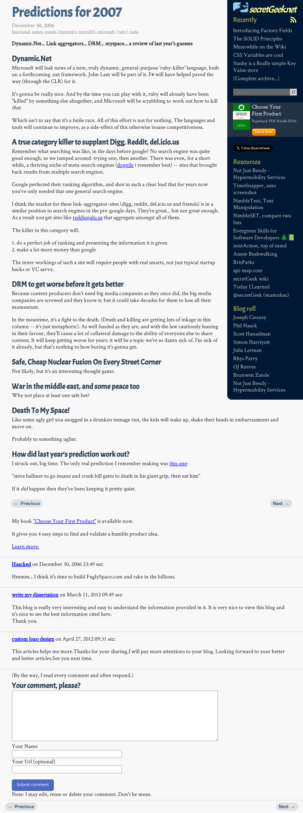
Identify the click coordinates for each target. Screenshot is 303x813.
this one (178, 463)
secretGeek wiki (250, 278)
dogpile (125, 164)
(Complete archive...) (256, 78)
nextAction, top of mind (260, 245)
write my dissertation (35, 594)
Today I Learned (251, 286)
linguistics (67, 32)
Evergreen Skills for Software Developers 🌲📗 (264, 234)
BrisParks (243, 262)
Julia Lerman (247, 350)
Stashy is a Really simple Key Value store (264, 66)
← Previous (26, 503)
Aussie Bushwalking (255, 253)
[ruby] (122, 32)
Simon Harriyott (251, 341)
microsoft (106, 32)
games (37, 32)
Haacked (21, 564)
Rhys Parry (245, 358)
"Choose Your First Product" (64, 521)
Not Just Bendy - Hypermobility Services (259, 173)
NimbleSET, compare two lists (262, 219)
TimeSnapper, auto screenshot (254, 189)
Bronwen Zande (251, 374)
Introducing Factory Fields (262, 30)
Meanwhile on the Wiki (259, 46)
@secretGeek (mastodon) (261, 294)
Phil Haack (245, 325)
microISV (87, 32)
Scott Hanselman (252, 333)
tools (134, 32)
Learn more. (25, 546)
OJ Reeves (244, 366)
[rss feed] (293, 19)
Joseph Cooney (249, 317)
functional (21, 32)
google (51, 32)
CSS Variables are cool (258, 54)
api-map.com (248, 270)
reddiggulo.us (87, 217)
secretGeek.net (272, 9)
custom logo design (33, 638)
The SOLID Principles (257, 38)
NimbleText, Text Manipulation (253, 204)
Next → (281, 503)
